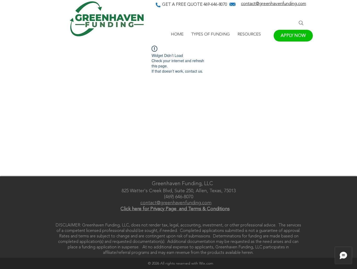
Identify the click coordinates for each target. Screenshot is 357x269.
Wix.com (206, 263)
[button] (210, 34)
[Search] (301, 22)
